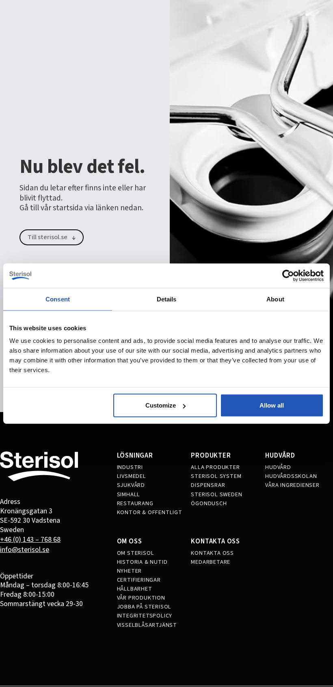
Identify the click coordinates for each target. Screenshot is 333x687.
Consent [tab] (57, 298)
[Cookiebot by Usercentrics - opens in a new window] (288, 275)
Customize (160, 405)
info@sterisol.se (24, 550)
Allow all (271, 405)
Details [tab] (167, 298)
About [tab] (275, 298)
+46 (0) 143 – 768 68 (30, 540)
